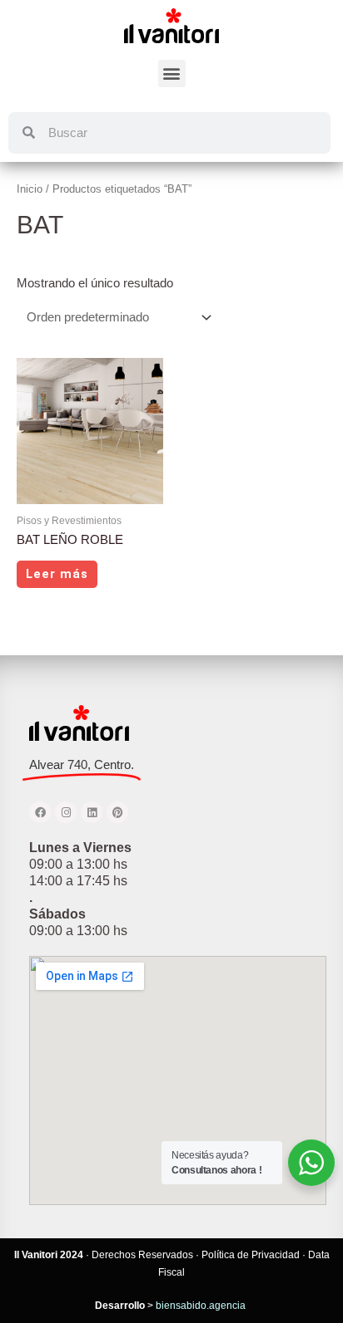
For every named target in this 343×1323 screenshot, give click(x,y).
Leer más (57, 573)
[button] (172, 73)
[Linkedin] (91, 812)
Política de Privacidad (250, 1255)
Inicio (29, 189)
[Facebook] (40, 812)
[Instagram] (66, 812)
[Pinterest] (117, 812)
